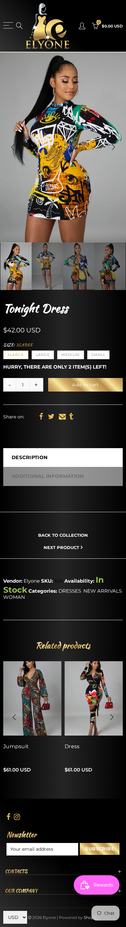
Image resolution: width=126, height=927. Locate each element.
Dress (72, 746)
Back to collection (63, 535)
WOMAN (14, 597)
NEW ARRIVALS (102, 591)
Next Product (61, 547)
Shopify (91, 917)
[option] (63, 147)
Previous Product (64, 523)
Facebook (41, 416)
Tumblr (71, 416)
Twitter (51, 416)
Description (29, 457)
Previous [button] (12, 147)
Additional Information (48, 476)
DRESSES (69, 591)
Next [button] (113, 147)
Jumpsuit (16, 746)
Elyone (32, 581)
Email (62, 416)
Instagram (17, 816)
